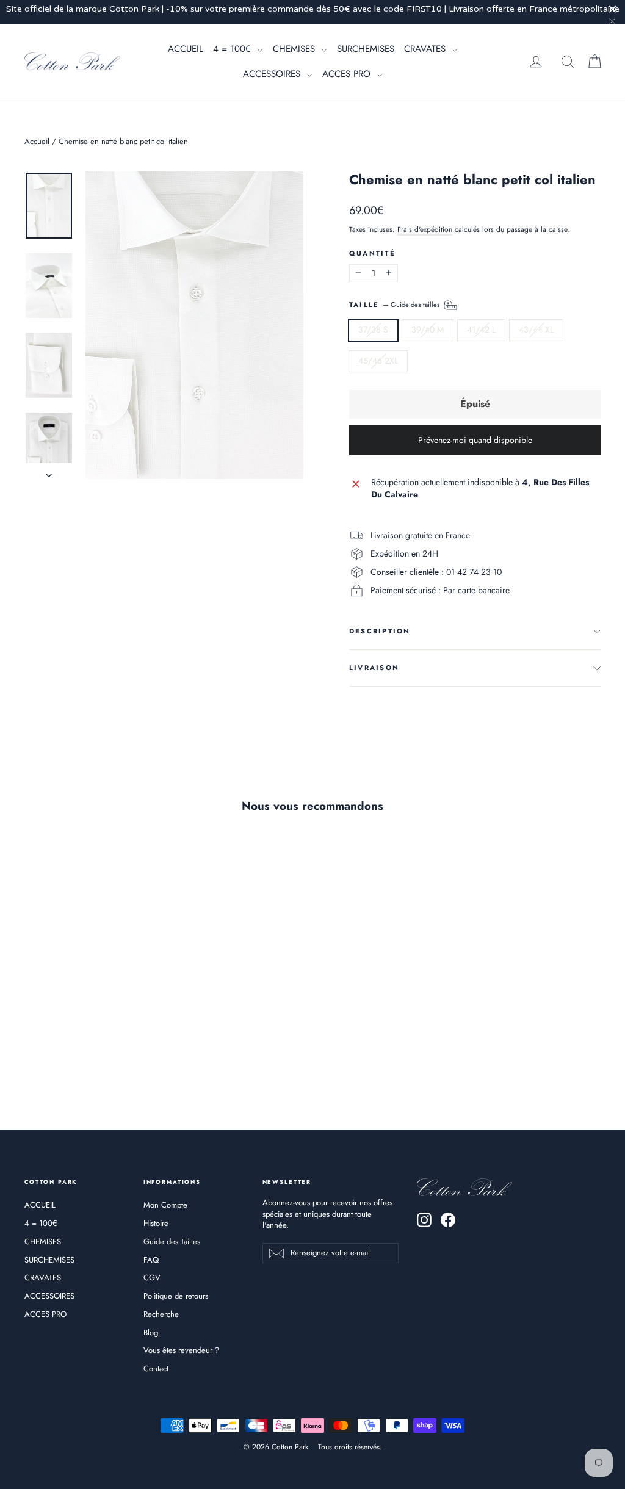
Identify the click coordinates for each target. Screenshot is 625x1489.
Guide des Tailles (171, 1241)
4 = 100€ (233, 49)
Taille (395, 304)
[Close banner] (612, 8)
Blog (150, 1332)
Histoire (155, 1223)
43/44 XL (536, 329)
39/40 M (427, 329)
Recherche (161, 1314)
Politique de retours (175, 1296)
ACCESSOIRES (273, 74)
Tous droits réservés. (350, 1446)
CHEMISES (295, 49)
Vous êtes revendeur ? (181, 1350)
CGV (152, 1277)
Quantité (372, 254)
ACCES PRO (348, 74)
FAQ (151, 1260)
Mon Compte (165, 1205)
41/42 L (481, 329)
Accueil (36, 141)
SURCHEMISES (365, 49)
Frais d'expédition (424, 229)
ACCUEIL (185, 49)
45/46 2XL (378, 361)
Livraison (374, 667)
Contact (155, 1368)
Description (380, 631)
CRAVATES (426, 49)
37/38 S (373, 329)
